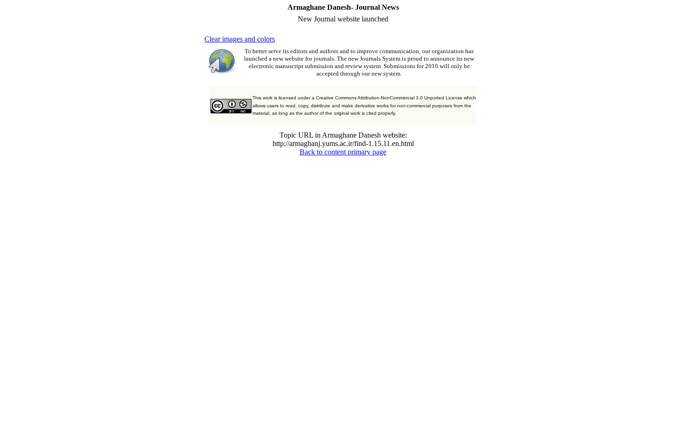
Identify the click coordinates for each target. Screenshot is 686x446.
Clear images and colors (239, 39)
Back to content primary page (343, 152)
